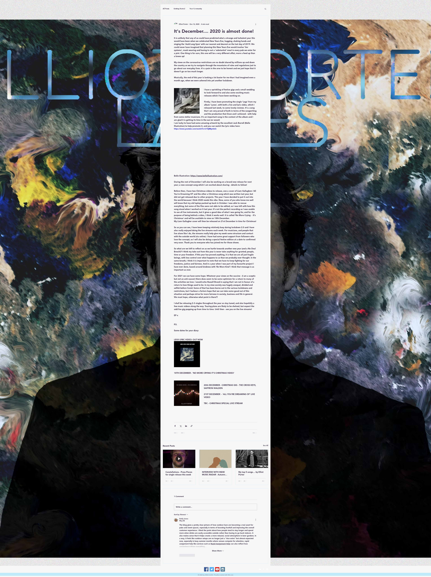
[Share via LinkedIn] (186, 426)
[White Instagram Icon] (267, 526)
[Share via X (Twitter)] (180, 426)
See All (265, 445)
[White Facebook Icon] (263, 526)
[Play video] (215, 151)
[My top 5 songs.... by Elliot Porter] (252, 459)
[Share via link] (191, 426)
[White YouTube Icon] (260, 526)
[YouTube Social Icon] (217, 526)
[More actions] (255, 24)
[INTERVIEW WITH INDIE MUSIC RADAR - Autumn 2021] (215, 459)
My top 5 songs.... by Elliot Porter (250, 473)
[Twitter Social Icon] (212, 526)
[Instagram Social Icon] (223, 526)
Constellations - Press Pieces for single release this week (179, 473)
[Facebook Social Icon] (206, 526)
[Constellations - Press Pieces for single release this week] (179, 459)
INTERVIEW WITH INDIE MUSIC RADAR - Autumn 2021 (213, 473)
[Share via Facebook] (175, 426)
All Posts (166, 9)
